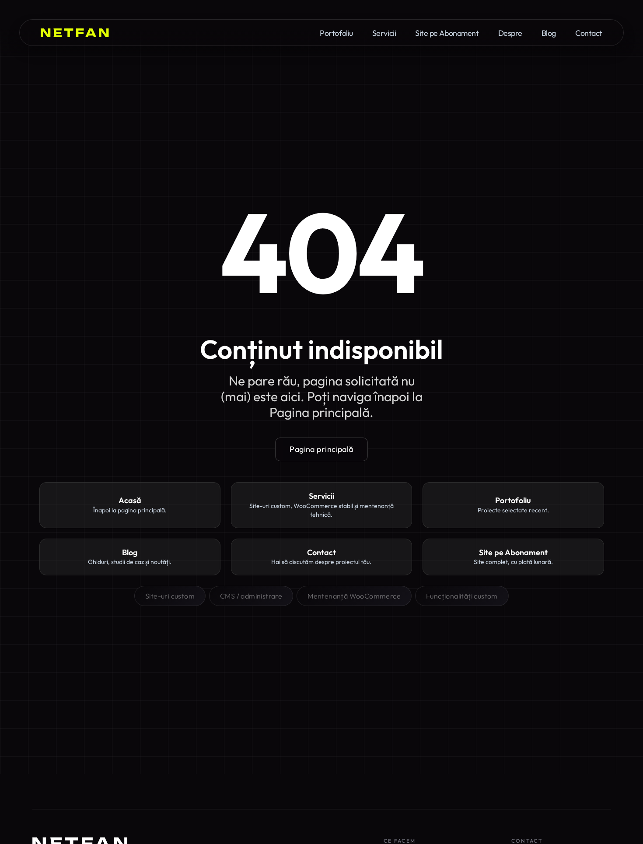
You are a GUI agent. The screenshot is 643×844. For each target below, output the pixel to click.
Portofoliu (336, 33)
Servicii (384, 33)
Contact (588, 33)
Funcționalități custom (462, 596)
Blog (549, 33)
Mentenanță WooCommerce (354, 596)
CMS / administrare (251, 596)
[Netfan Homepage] (75, 32)
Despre (510, 33)
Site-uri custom (170, 596)
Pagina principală (321, 449)
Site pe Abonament (447, 33)
